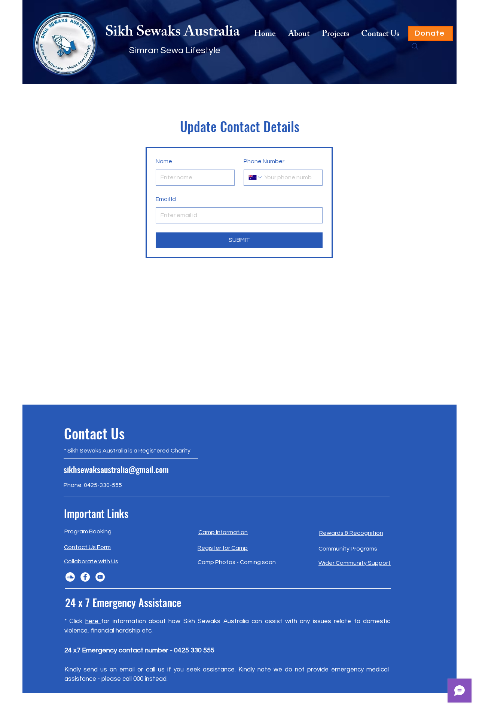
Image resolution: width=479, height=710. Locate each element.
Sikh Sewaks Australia (172, 33)
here (93, 621)
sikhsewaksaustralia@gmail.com (116, 469)
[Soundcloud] (70, 577)
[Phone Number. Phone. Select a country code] (255, 177)
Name (164, 161)
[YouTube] (100, 577)
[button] (335, 34)
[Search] (415, 46)
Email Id (166, 199)
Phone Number (264, 161)
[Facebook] (85, 577)
